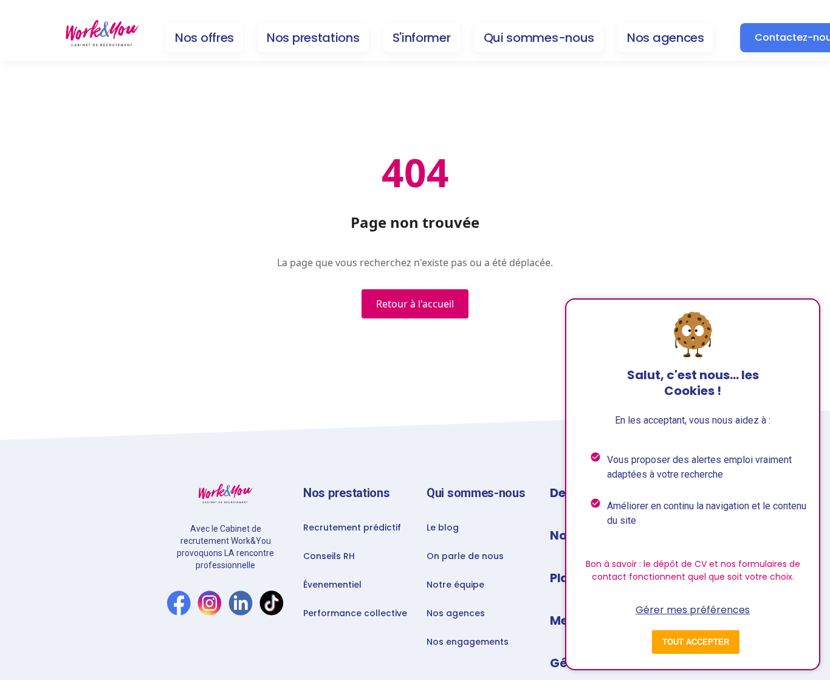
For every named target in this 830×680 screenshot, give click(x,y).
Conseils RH (329, 556)
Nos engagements (468, 642)
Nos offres (204, 37)
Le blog (443, 527)
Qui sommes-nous (539, 37)
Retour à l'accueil (415, 304)
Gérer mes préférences (693, 610)
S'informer (422, 37)
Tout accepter (695, 642)
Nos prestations (313, 37)
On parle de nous (465, 556)
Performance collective (355, 613)
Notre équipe (455, 585)
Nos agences (665, 37)
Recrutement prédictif (352, 527)
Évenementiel (332, 585)
